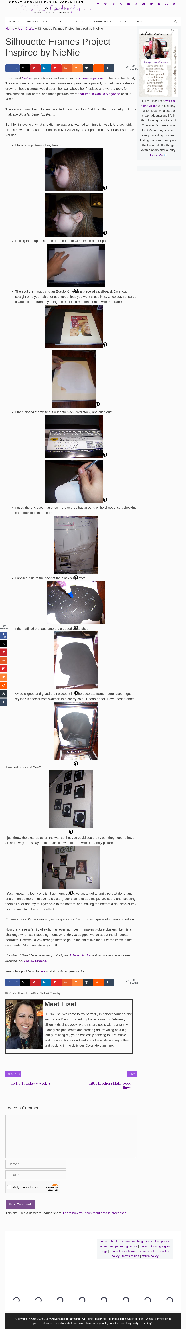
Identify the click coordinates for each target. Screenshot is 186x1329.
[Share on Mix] (77, 68)
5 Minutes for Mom (80, 955)
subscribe (152, 1241)
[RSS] (174, 4)
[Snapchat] (159, 4)
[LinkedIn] (128, 4)
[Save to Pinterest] (35, 68)
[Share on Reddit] (98, 68)
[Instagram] (113, 4)
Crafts (29, 28)
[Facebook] (98, 4)
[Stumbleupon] (166, 4)
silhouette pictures (91, 78)
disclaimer (129, 1251)
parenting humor (126, 1246)
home (103, 1241)
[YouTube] (136, 4)
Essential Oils (99, 21)
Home (12, 21)
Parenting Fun (35, 21)
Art (77, 21)
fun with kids (148, 1246)
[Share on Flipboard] (56, 68)
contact (115, 1251)
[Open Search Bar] (176, 21)
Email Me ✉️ (158, 155)
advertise (106, 1246)
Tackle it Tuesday (50, 993)
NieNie (27, 78)
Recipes (59, 21)
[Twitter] (105, 4)
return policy (150, 1256)
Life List (123, 21)
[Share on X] (25, 68)
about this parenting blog (126, 1241)
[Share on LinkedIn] (46, 68)
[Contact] (144, 4)
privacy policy (148, 1251)
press (165, 1241)
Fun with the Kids (28, 993)
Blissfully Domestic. (35, 960)
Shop (139, 21)
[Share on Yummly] (67, 68)
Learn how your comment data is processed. (95, 1213)
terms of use (130, 1256)
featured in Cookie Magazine (99, 94)
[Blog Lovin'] (151, 4)
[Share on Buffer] (88, 68)
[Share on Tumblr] (109, 68)
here (42, 971)
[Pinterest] (121, 4)
